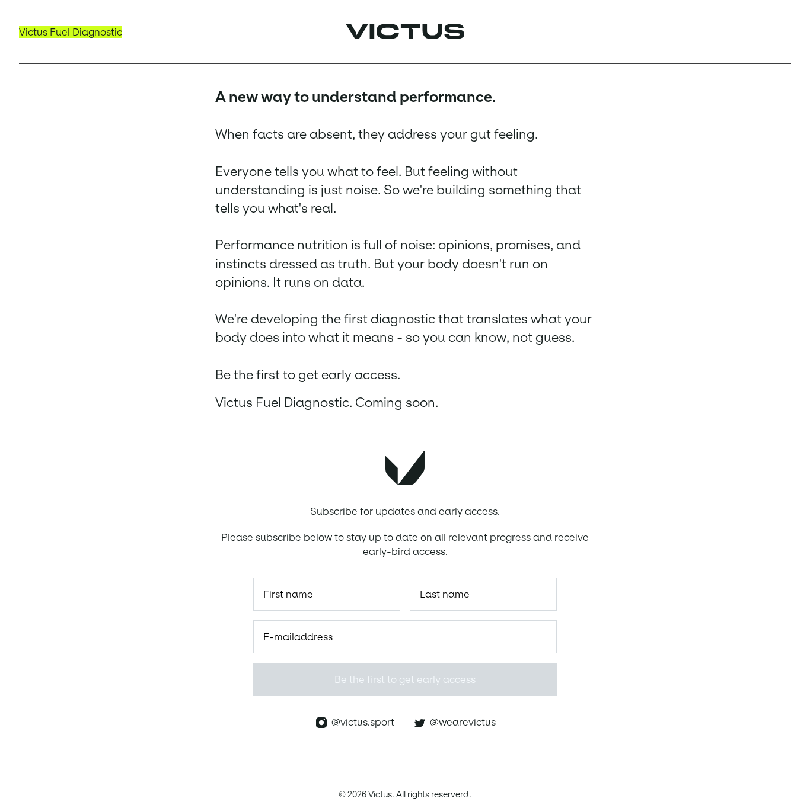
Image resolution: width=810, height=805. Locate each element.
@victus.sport (360, 722)
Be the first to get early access (405, 679)
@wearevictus (460, 722)
